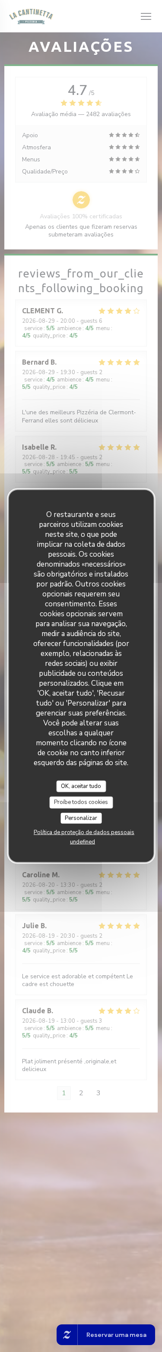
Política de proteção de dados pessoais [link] (84, 832)
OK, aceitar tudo (81, 786)
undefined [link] (82, 842)
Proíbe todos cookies (81, 802)
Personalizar (81, 818)
